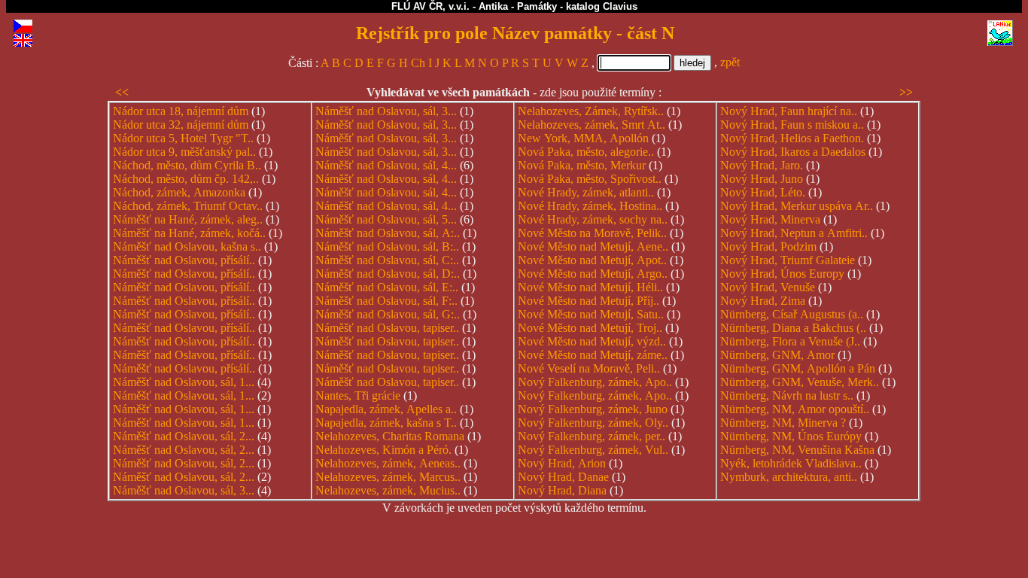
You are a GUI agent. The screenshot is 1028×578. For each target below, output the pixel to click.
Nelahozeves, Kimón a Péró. (383, 449)
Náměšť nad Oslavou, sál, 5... (386, 219)
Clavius (620, 6)
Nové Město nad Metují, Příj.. (588, 300)
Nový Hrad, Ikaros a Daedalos (792, 151)
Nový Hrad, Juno (761, 178)
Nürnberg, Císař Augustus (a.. (791, 314)
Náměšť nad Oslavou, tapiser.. (387, 327)
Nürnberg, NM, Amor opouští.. (794, 409)
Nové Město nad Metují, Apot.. (592, 260)
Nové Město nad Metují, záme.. (593, 354)
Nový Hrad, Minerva (770, 219)
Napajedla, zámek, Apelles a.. (386, 409)
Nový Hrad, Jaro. (761, 165)
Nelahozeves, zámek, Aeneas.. (388, 463)
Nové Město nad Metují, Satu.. (591, 314)
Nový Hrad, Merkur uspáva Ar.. (796, 205)
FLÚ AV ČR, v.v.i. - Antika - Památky (474, 6)
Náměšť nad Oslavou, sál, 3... (183, 490)
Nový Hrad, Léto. (762, 192)
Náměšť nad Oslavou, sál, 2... (183, 436)
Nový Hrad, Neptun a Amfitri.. (794, 233)
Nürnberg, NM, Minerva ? (783, 422)
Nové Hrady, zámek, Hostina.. (590, 205)
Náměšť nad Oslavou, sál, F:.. (386, 300)
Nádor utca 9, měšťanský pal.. (184, 151)
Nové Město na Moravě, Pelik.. (592, 233)
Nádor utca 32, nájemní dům (180, 124)
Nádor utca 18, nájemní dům (180, 111)
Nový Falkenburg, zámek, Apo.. (595, 382)
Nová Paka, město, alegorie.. (586, 151)
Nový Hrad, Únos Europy (782, 273)
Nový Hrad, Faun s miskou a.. (792, 124)
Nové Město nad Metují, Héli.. (590, 287)
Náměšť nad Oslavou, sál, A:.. (387, 233)
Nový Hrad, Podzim (768, 246)
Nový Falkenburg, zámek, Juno (593, 409)
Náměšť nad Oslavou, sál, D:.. (387, 273)
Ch (418, 62)
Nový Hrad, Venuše (767, 287)
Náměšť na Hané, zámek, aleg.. (188, 219)
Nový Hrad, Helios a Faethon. (792, 138)
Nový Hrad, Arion (562, 463)
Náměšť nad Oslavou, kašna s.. (187, 246)
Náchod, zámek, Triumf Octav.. (188, 205)
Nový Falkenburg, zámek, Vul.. (593, 449)
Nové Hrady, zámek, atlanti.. (586, 192)
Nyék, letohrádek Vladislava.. (791, 463)
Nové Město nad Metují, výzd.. (592, 341)
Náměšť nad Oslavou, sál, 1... (183, 382)
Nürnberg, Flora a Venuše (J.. (790, 341)
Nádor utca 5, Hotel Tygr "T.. (183, 138)
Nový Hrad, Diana (562, 490)
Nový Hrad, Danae (563, 476)
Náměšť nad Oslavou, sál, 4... (386, 165)
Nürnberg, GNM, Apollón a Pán (797, 368)
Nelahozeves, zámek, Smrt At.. (591, 124)
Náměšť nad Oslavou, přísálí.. (184, 260)
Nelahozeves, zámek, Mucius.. (388, 490)
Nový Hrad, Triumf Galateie (787, 260)
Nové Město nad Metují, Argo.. (593, 273)
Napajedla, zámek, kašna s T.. (386, 422)
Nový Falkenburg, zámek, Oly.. (593, 422)
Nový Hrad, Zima (762, 300)
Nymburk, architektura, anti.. (788, 476)
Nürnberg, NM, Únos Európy (791, 436)
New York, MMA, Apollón (583, 138)
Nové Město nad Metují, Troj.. (590, 327)
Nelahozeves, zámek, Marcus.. (388, 476)
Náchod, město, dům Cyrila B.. (187, 165)
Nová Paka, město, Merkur (582, 165)
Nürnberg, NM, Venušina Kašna (797, 449)
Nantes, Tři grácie (357, 395)
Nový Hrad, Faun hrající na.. (788, 111)
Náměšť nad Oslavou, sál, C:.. (387, 260)
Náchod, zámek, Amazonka (179, 192)
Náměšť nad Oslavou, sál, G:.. (387, 314)
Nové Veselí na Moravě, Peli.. (589, 368)
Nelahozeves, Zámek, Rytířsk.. (591, 111)
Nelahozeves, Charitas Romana (389, 436)
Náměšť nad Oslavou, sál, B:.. (387, 246)
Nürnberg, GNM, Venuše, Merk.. (799, 382)
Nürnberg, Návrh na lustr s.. (786, 395)
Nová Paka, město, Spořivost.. (590, 178)
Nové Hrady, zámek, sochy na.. (593, 219)
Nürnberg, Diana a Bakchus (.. (793, 327)
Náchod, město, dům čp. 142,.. (186, 178)
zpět (730, 62)
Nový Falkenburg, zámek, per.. (591, 436)
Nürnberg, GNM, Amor (777, 354)
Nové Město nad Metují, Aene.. (593, 246)
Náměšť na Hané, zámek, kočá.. (189, 233)
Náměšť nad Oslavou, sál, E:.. (386, 287)
